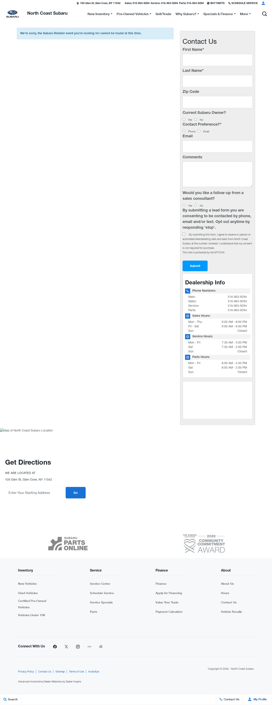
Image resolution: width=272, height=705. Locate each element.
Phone (192, 131)
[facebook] (55, 646)
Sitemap (60, 671)
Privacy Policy (26, 671)
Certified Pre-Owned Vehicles (32, 604)
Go (76, 493)
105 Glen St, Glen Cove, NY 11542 (100, 3)
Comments (192, 157)
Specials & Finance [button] (218, 14)
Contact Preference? (202, 125)
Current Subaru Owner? (204, 113)
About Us (227, 583)
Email (206, 131)
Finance (161, 583)
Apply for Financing (169, 593)
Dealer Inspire (73, 681)
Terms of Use (76, 671)
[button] (264, 13)
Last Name (193, 71)
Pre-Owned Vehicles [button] (132, 14)
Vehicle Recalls (231, 611)
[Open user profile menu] (263, 3)
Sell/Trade (163, 14)
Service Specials (101, 602)
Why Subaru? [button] (185, 14)
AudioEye (93, 671)
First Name (193, 50)
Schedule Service (102, 593)
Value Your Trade (167, 602)
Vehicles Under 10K (31, 615)
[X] (66, 646)
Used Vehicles (28, 593)
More (244, 14)
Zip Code (191, 92)
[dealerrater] (100, 646)
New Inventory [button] (98, 14)
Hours (225, 593)
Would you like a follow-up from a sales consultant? (213, 196)
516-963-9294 (237, 296)
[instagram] (77, 646)
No (201, 119)
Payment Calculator (169, 611)
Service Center (100, 583)
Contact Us (229, 602)
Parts (93, 611)
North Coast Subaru (242, 668)
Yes (190, 119)
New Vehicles (27, 583)
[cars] (89, 646)
